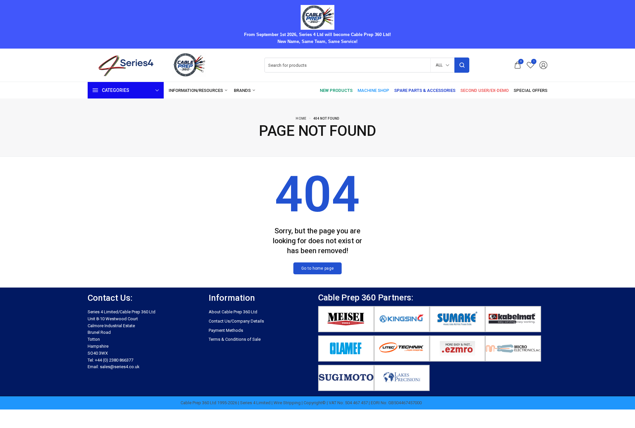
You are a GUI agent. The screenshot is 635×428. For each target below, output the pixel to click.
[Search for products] (461, 65)
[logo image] (154, 64)
